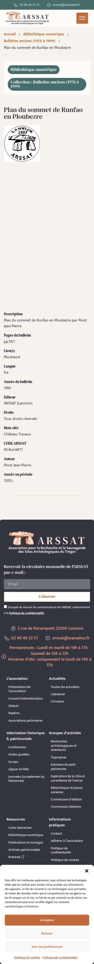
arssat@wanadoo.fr (71, 638)
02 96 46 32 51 (29, 4)
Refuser (47, 933)
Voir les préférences (47, 947)
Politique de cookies (27, 957)
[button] (86, 870)
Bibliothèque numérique (43, 34)
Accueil (10, 34)
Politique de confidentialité (59, 957)
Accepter (47, 920)
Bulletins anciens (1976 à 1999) (29, 41)
